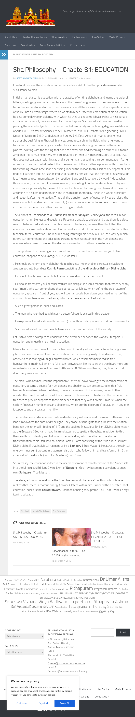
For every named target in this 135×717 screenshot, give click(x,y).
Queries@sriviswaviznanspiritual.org (66, 663)
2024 (30, 579)
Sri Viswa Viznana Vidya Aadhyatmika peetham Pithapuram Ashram (67, 602)
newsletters (45, 589)
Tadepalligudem (61, 607)
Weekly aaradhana (74, 611)
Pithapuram (81, 588)
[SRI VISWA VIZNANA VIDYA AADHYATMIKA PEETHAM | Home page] (30, 16)
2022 (16, 579)
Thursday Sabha (104, 606)
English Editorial (47, 584)
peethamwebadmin (27, 78)
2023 (23, 579)
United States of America (33, 611)
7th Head (25, 511)
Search (123, 632)
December (78, 580)
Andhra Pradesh (64, 580)
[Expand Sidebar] (4, 55)
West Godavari (92, 611)
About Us (10, 37)
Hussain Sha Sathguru (41, 511)
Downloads (27, 45)
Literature (9, 589)
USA (48, 611)
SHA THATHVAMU (49, 593)
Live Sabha (98, 37)
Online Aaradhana (60, 589)
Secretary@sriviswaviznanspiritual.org (67, 671)
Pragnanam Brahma (105, 589)
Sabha (9, 593)
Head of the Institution (34, 37)
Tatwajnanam (79, 607)
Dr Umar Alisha (114, 579)
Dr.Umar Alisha (91, 579)
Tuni (121, 607)
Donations (10, 45)
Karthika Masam (123, 584)
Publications (78, 37)
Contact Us (76, 45)
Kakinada (108, 584)
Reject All (43, 703)
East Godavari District (27, 584)
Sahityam (19, 593)
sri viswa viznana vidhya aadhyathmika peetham (93, 593)
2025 (36, 579)
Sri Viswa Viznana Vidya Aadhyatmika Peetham (67, 597)
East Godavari (9, 584)
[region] (43, 693)
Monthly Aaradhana (27, 589)
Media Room (115, 37)
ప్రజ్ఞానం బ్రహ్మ (106, 611)
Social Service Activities (53, 45)
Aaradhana (48, 580)
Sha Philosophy (43, 54)
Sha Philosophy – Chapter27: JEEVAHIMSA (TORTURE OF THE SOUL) (108, 537)
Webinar (57, 611)
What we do (58, 37)
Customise (21, 703)
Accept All (64, 703)
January (100, 584)
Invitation (92, 584)
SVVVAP (48, 607)
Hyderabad (81, 584)
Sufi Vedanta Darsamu (26, 607)
